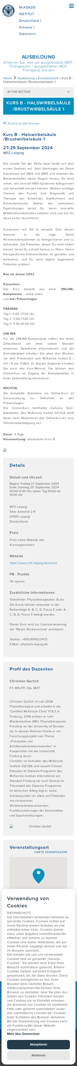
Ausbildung (26, 78)
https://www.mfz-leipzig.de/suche (33, 563)
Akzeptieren (38, 1044)
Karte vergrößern (50, 852)
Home (7, 78)
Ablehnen (38, 1055)
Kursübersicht (48, 78)
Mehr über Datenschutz (23, 1034)
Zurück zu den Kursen (23, 123)
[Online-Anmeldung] (38, 450)
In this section (18, 92)
